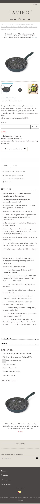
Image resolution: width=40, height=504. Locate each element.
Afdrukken (8, 182)
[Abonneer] (37, 457)
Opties (5, 166)
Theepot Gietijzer (10, 368)
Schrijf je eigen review (15, 101)
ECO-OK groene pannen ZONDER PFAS (17, 353)
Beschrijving (6, 189)
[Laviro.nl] (20, 12)
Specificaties (6, 338)
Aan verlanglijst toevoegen (10, 154)
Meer (11, 98)
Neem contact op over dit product (16, 171)
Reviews (4, 343)
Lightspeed (25, 497)
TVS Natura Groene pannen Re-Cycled (17, 357)
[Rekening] (29, 19)
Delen (15, 166)
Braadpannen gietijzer (11, 372)
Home (3, 24)
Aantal (3, 123)
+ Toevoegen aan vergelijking (14, 179)
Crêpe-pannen (9, 375)
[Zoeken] (24, 19)
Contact (35, 4)
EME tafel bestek (9, 364)
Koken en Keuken (12, 361)
